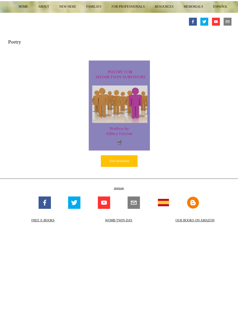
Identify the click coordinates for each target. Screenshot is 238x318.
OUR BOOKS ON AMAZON (195, 220)
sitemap (119, 188)
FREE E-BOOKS (43, 220)
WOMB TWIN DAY (118, 220)
